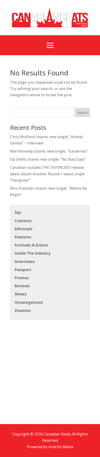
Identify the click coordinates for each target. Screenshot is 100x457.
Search (82, 112)
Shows (21, 294)
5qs (18, 212)
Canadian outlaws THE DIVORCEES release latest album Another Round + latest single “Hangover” (47, 173)
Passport (23, 269)
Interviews (25, 261)
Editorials (23, 228)
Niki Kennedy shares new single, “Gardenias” (49, 151)
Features (23, 237)
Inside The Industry (32, 253)
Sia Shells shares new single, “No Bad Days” (48, 159)
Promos (22, 277)
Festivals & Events (31, 245)
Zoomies (23, 310)
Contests (23, 220)
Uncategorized (29, 302)
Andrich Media (60, 446)
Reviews (22, 285)
